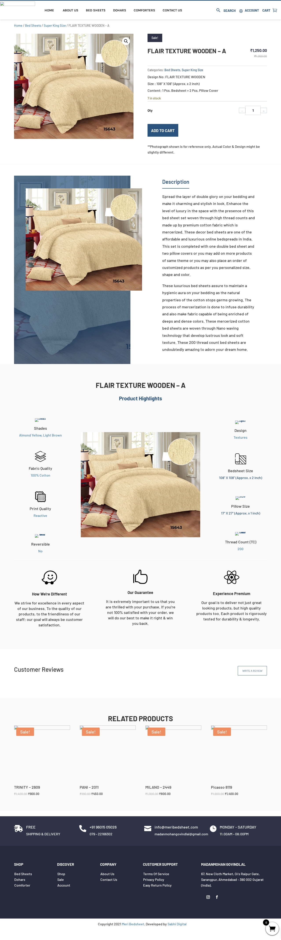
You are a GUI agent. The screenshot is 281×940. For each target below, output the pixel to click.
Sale (60, 879)
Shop (61, 874)
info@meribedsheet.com (176, 827)
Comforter (22, 885)
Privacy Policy (153, 879)
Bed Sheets (96, 10)
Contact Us (172, 10)
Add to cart (163, 130)
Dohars (119, 10)
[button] (126, 41)
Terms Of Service (156, 874)
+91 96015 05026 (103, 827)
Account (252, 10)
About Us (70, 10)
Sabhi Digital (177, 924)
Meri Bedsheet (133, 924)
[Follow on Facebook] (216, 897)
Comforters (144, 10)
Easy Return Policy (157, 885)
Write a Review (252, 670)
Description (175, 181)
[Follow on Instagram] (208, 897)
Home (49, 10)
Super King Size (55, 25)
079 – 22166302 (101, 834)
